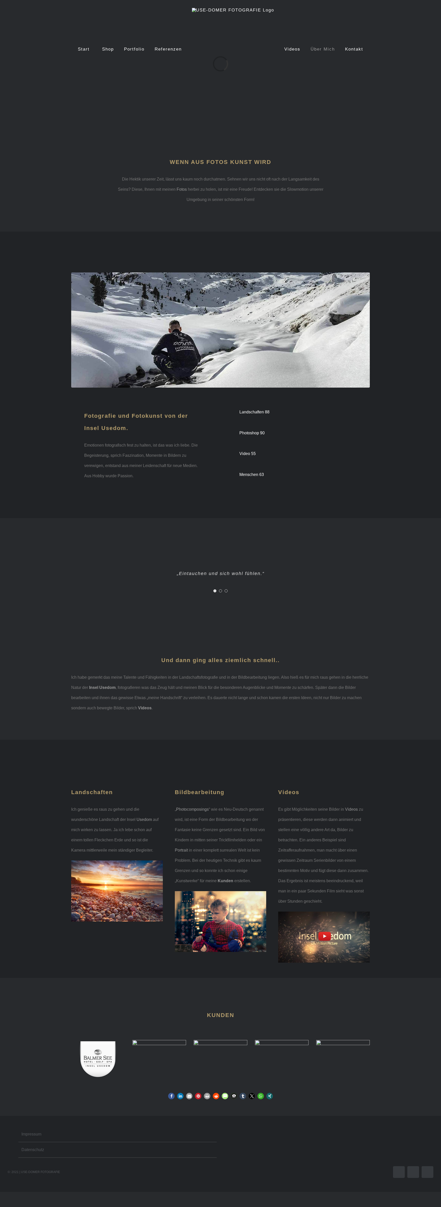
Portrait (181, 850)
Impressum (31, 1134)
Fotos (182, 189)
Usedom (144, 819)
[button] (171, 1096)
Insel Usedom (102, 687)
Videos (351, 809)
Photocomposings (192, 809)
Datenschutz (32, 1150)
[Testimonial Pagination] (214, 590)
